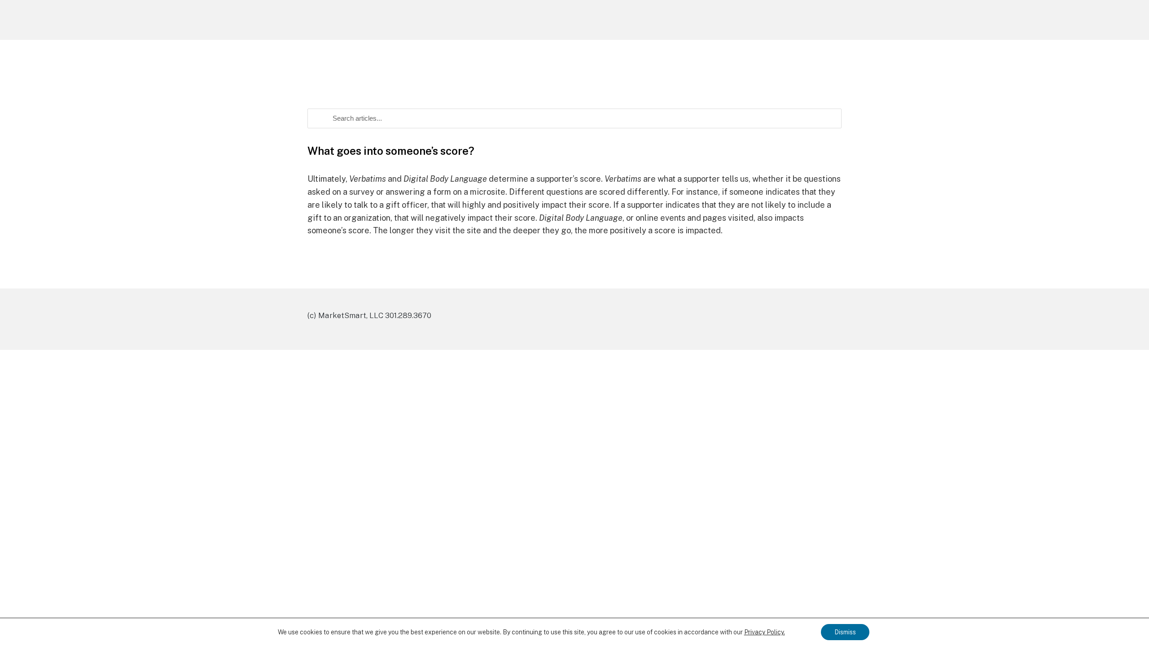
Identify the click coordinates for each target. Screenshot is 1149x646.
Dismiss (845, 632)
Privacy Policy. (764, 632)
